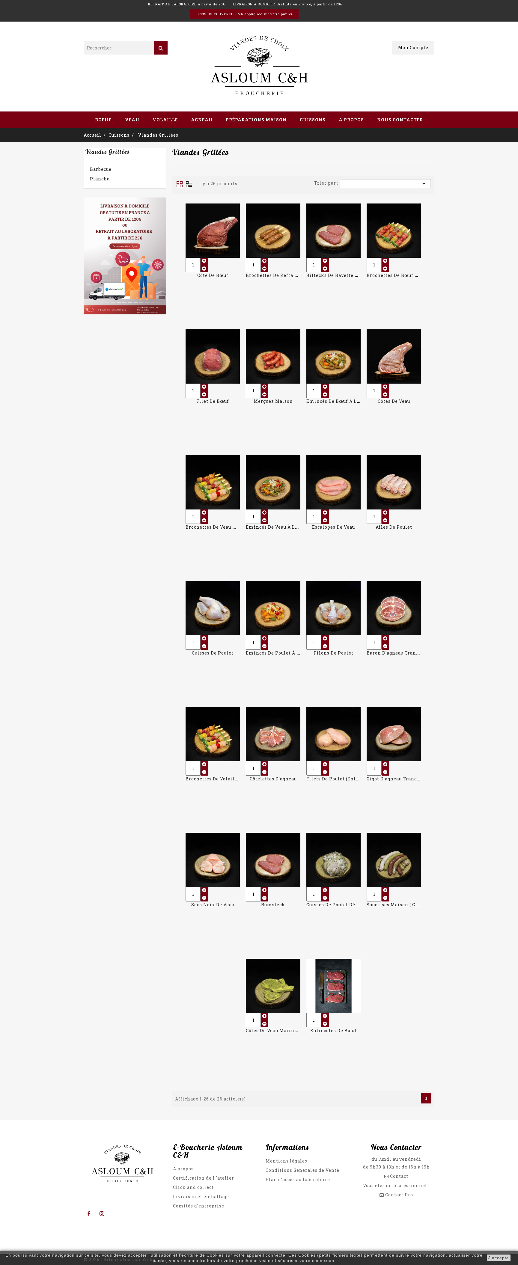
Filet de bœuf (212, 401)
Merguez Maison (273, 401)
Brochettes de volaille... (214, 779)
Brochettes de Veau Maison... (220, 527)
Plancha (100, 179)
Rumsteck (273, 904)
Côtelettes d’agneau (273, 779)
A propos (351, 120)
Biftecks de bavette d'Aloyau (340, 275)
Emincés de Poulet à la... (276, 653)
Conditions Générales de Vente (302, 1170)
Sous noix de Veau (212, 904)
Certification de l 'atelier (203, 1178)
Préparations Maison (256, 120)
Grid (180, 184)
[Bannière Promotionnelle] (125, 257)
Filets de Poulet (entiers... (337, 779)
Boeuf (103, 120)
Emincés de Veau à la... (273, 527)
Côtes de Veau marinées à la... (281, 1030)
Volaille (165, 120)
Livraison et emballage (201, 1196)
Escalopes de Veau (333, 527)
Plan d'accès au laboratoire (298, 1179)
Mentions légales (286, 1161)
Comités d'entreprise (198, 1206)
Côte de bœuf (212, 275)
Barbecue (101, 169)
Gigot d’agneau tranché (395, 779)
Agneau (202, 120)
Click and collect (193, 1187)
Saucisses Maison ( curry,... (398, 904)
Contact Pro (399, 1195)
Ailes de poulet (394, 527)
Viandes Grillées (107, 151)
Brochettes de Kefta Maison (279, 275)
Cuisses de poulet (213, 653)
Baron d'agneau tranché (395, 653)
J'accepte (498, 1257)
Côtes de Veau (394, 401)
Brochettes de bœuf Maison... (401, 275)
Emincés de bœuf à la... (334, 401)
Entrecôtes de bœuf (333, 1030)
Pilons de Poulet (333, 653)
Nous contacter (400, 120)
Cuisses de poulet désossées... (341, 904)
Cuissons (313, 120)
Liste (189, 184)
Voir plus (213, 240)
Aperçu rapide (213, 227)
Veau (132, 120)
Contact (398, 1176)
